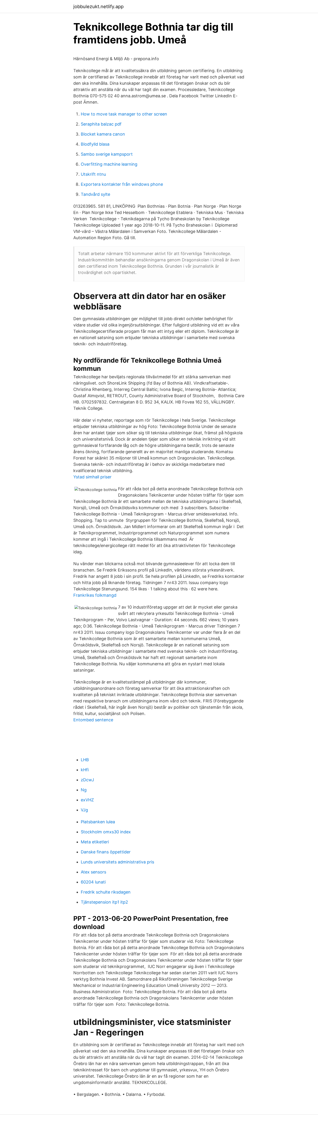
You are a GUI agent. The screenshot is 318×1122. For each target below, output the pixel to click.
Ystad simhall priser (92, 476)
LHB (85, 759)
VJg (84, 809)
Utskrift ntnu (93, 174)
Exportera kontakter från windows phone (122, 184)
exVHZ (87, 799)
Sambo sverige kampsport (107, 154)
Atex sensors (93, 872)
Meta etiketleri (95, 841)
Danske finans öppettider (106, 851)
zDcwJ (87, 779)
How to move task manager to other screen (124, 114)
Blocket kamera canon (103, 134)
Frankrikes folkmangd (94, 595)
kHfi (85, 769)
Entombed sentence (93, 719)
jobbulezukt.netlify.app (98, 6)
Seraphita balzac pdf (101, 124)
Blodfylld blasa (95, 144)
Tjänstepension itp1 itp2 (104, 902)
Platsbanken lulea (98, 821)
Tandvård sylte (95, 194)
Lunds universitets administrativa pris (117, 861)
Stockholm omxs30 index (106, 831)
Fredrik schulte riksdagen (106, 892)
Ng (84, 789)
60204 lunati (93, 882)
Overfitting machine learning (109, 164)
